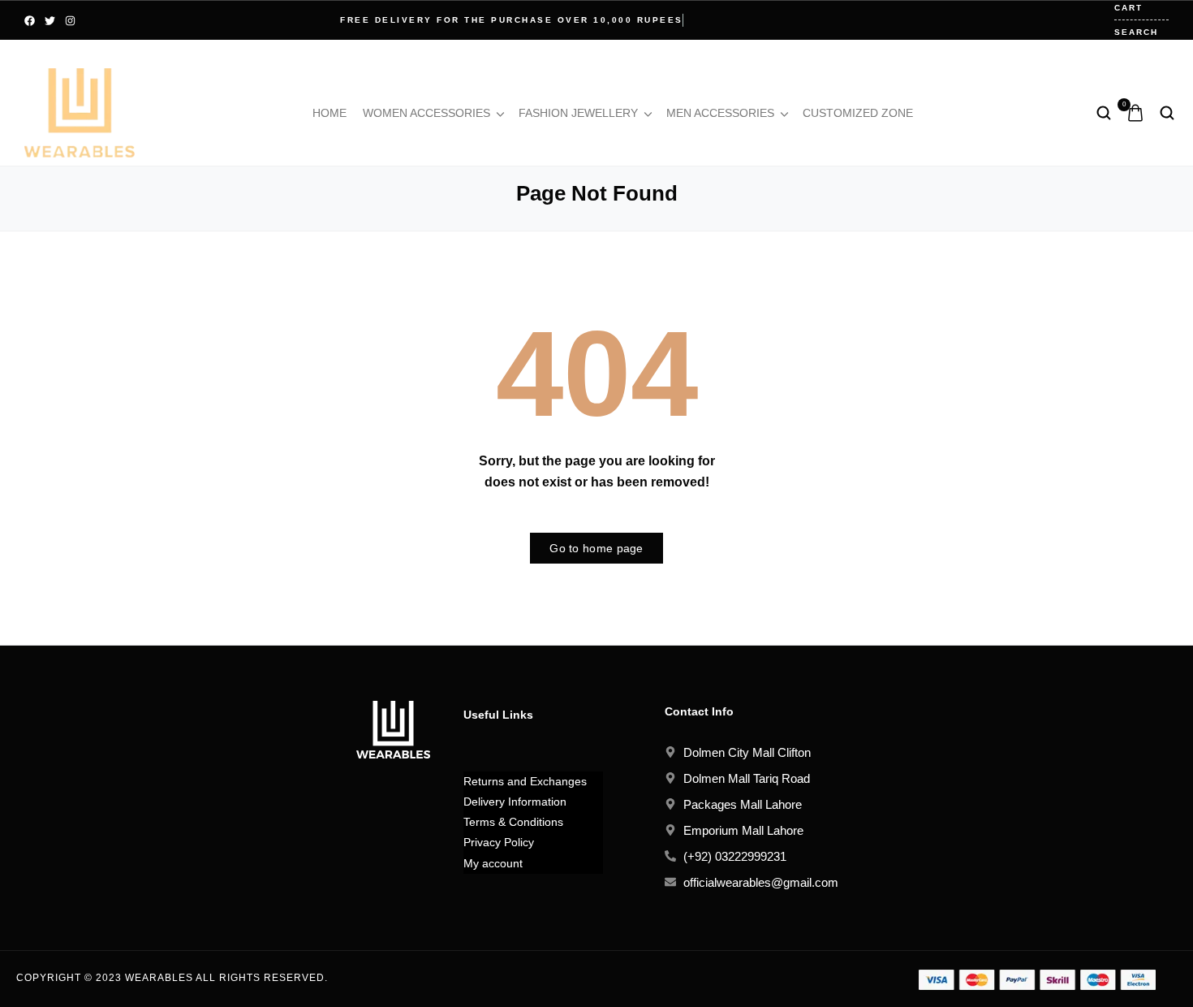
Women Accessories (426, 113)
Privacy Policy (498, 842)
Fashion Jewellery (578, 113)
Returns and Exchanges (525, 781)
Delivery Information (514, 801)
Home (329, 113)
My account (493, 863)
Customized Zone (858, 113)
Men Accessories (720, 113)
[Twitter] (50, 20)
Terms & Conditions (513, 821)
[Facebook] (29, 20)
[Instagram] (70, 20)
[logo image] (79, 112)
